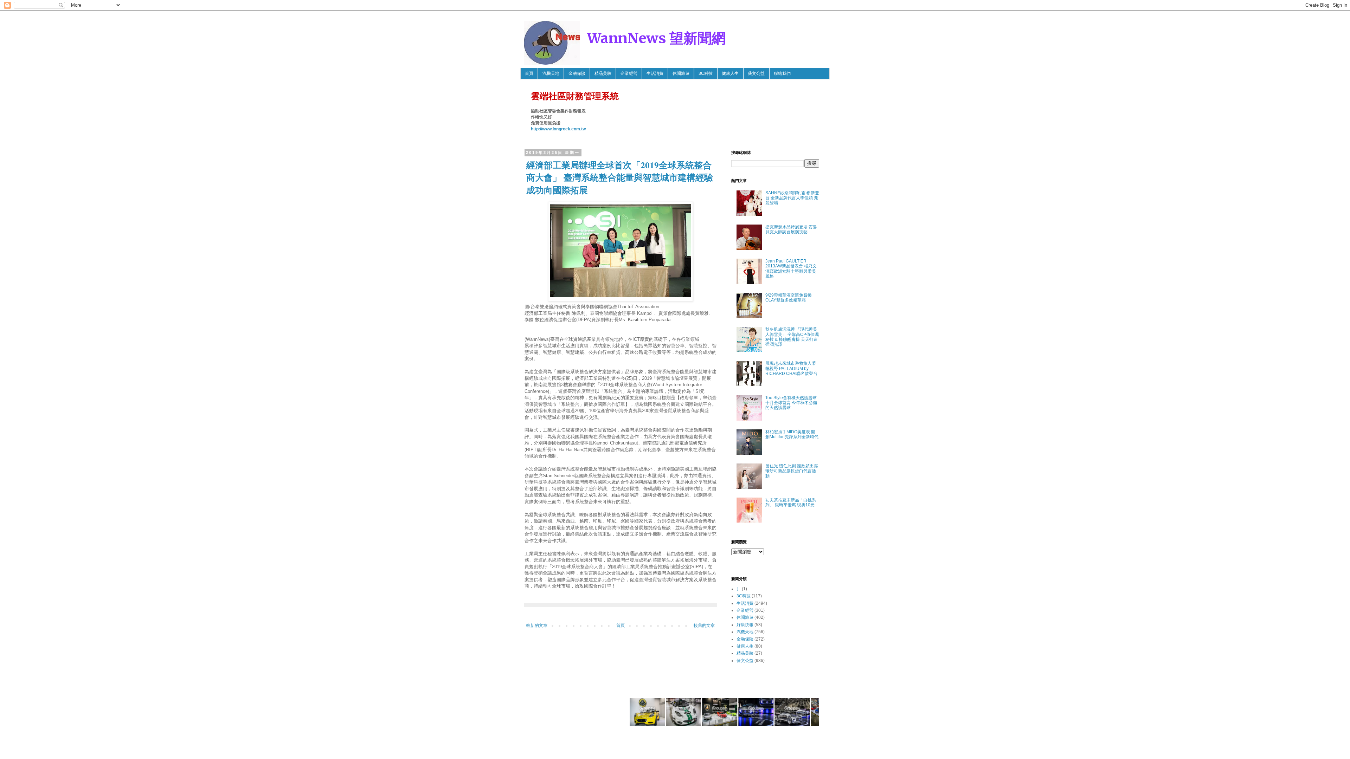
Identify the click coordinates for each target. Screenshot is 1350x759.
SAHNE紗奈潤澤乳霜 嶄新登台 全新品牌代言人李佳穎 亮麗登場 (792, 198)
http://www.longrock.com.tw (558, 128)
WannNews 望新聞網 (656, 38)
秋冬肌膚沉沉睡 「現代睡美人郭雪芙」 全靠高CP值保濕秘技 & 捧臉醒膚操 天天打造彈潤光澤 (792, 337)
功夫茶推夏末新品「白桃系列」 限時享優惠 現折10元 (790, 502)
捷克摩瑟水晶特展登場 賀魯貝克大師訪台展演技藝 (791, 229)
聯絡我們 (782, 73)
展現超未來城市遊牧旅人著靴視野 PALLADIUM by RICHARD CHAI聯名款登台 (791, 368)
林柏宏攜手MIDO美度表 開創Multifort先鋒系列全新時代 (791, 434)
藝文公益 (756, 73)
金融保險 (576, 73)
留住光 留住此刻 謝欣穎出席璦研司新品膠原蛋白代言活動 (791, 471)
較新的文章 (536, 625)
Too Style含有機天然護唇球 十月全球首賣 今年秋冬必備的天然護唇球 (791, 402)
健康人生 (730, 73)
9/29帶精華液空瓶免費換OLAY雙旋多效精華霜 (788, 298)
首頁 (529, 73)
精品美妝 (602, 73)
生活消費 (655, 73)
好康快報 (745, 624)
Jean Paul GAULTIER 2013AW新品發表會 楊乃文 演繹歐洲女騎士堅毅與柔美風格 (791, 269)
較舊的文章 (704, 625)
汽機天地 (550, 73)
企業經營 (629, 73)
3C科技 (706, 73)
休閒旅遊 (681, 73)
